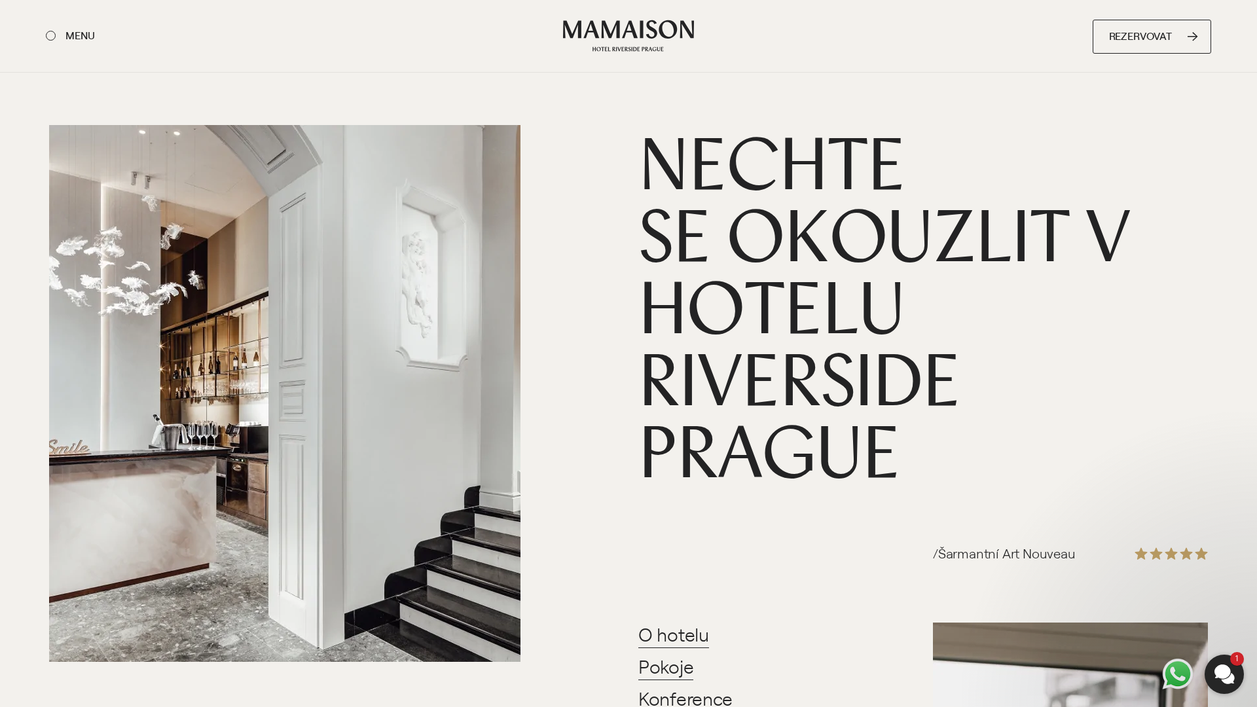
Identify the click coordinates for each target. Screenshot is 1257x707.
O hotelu (673, 634)
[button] (1146, 518)
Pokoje (665, 666)
